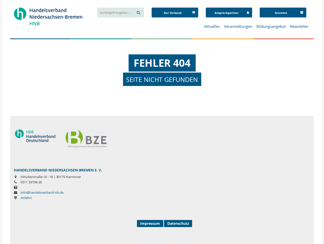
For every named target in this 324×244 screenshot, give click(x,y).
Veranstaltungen (238, 26)
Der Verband (172, 13)
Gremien (281, 13)
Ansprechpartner (227, 13)
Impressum (150, 223)
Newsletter (299, 26)
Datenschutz (178, 223)
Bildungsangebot (271, 26)
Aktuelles (212, 26)
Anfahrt (26, 197)
